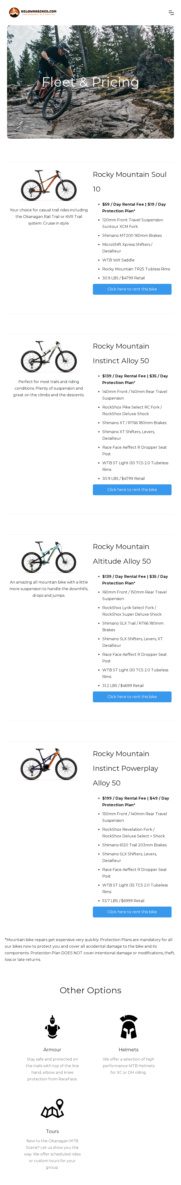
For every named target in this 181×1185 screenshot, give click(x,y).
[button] (171, 13)
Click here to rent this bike (132, 289)
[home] (32, 12)
